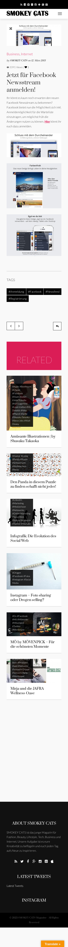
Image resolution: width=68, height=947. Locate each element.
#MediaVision (19, 506)
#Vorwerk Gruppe (20, 669)
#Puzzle (24, 459)
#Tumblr (16, 523)
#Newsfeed (53, 291)
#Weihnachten (19, 466)
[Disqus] (34, 753)
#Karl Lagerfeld (19, 403)
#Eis (14, 616)
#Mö (14, 619)
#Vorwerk (23, 666)
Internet (27, 54)
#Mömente (22, 619)
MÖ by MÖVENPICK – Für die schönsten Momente (32, 644)
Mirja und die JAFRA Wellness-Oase (27, 691)
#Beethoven (25, 386)
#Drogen (16, 572)
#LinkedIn (17, 499)
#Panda (16, 459)
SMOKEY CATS (19, 60)
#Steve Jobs (18, 420)
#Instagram (17, 579)
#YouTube (26, 523)
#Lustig (24, 456)
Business (13, 54)
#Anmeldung (16, 291)
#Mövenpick (18, 622)
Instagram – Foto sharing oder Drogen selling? (30, 597)
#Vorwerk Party (20, 672)
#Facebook (35, 291)
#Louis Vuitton (19, 407)
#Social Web (18, 516)
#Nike (24, 410)
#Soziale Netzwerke (21, 520)
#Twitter (16, 626)
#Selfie (24, 413)
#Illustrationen (19, 396)
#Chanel (16, 390)
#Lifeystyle (17, 659)
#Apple (15, 386)
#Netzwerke (18, 510)
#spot (15, 666)
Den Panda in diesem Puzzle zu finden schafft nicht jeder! (33, 484)
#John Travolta (19, 400)
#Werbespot (18, 629)
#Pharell (16, 413)
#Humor (16, 456)
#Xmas (15, 469)
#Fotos (26, 576)
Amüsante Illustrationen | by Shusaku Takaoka (33, 438)
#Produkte (23, 662)
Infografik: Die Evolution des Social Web (33, 538)
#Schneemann (19, 462)
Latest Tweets (34, 876)
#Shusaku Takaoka (20, 417)
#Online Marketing (21, 513)
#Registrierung (17, 298)
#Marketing (18, 503)
